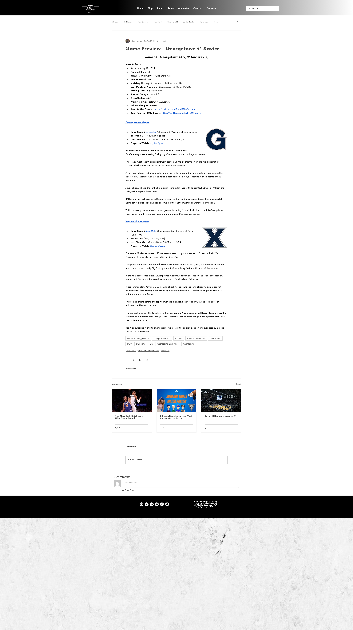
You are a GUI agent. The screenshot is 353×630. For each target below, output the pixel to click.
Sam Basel (158, 22)
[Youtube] (157, 504)
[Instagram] (141, 504)
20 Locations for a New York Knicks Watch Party (176, 417)
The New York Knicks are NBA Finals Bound (129, 417)
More (216, 22)
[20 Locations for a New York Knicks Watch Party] (176, 400)
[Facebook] (167, 504)
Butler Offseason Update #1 (220, 416)
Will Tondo (128, 22)
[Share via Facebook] (126, 360)
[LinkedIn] (152, 504)
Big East (179, 338)
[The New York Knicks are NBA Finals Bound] (132, 400)
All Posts (115, 22)
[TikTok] (162, 504)
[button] (211, 8)
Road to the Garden (196, 338)
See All (238, 384)
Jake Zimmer (143, 22)
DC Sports (140, 344)
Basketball (165, 351)
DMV (129, 344)
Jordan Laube (188, 22)
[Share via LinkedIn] (140, 360)
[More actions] (226, 41)
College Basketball (162, 338)
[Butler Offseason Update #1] (221, 400)
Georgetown (188, 344)
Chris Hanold (172, 22)
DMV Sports (215, 338)
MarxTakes (204, 22)
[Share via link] (147, 360)
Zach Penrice (131, 351)
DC (151, 344)
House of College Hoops (138, 338)
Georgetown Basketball (168, 344)
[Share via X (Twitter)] (133, 360)
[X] (147, 504)
